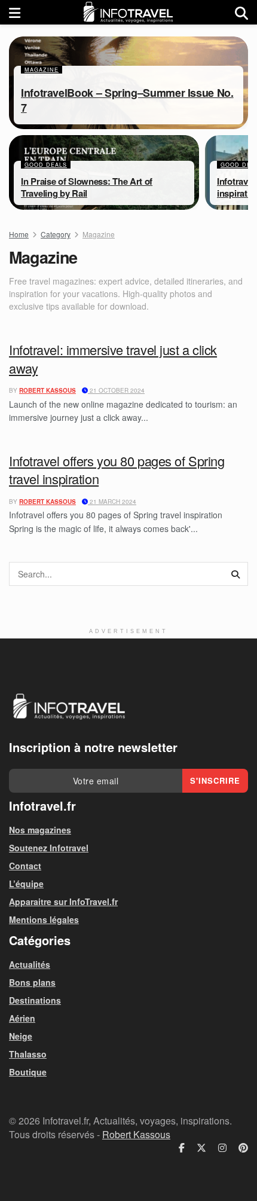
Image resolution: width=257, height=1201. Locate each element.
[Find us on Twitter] (201, 1147)
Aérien (22, 1018)
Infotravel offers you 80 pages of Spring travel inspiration (117, 469)
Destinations (35, 1000)
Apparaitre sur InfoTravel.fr (63, 901)
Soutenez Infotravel (48, 848)
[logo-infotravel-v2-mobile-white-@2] (68, 706)
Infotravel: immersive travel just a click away (113, 358)
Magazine (42, 70)
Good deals (46, 165)
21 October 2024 (116, 390)
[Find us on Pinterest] (243, 1147)
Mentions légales (44, 919)
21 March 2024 (112, 501)
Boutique (28, 1072)
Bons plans (32, 982)
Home (19, 234)
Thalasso (28, 1054)
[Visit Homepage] (128, 12)
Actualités (29, 964)
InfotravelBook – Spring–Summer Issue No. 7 (127, 100)
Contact (25, 866)
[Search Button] (241, 12)
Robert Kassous (47, 390)
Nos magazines (40, 830)
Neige (20, 1036)
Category (56, 234)
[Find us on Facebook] (182, 1147)
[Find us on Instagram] (222, 1147)
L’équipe (26, 884)
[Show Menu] (14, 12)
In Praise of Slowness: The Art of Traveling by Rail (86, 187)
